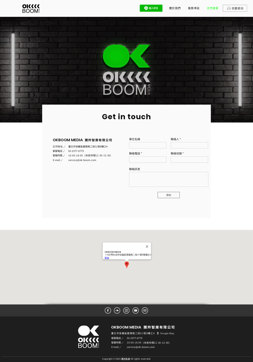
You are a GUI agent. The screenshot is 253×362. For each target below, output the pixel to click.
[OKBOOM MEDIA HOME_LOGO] (31, 8)
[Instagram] (126, 310)
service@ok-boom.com (82, 160)
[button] (193, 8)
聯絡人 (175, 139)
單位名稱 (134, 139)
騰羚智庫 (125, 358)
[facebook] (108, 310)
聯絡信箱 (176, 153)
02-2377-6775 (76, 151)
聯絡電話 (134, 153)
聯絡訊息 (134, 169)
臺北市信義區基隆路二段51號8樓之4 (88, 146)
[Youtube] (136, 310)
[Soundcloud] (117, 310)
